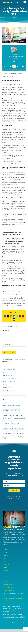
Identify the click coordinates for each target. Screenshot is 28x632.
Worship (4, 438)
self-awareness (11, 433)
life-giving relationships (8, 423)
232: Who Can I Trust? (9, 587)
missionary (5, 428)
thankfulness (10, 436)
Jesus (9, 420)
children (18, 405)
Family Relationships (8, 375)
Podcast (5, 384)
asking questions (12, 402)
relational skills (6, 430)
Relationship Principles (8, 390)
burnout (19, 402)
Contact (6, 570)
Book (5, 561)
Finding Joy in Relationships (10, 378)
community (17, 408)
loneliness (13, 425)
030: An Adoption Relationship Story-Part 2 (12, 294)
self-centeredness (21, 433)
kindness (18, 420)
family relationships (16, 413)
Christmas (10, 408)
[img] (14, 61)
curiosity (17, 410)
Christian (5, 408)
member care (20, 425)
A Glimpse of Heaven (9, 590)
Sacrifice (5, 433)
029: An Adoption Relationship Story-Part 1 (12, 291)
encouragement (6, 413)
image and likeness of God (19, 418)
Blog (4, 372)
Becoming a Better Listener (9, 369)
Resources (5, 394)
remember (21, 430)
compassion (5, 410)
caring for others (11, 405)
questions (21, 428)
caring (4, 405)
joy (13, 420)
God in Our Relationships (9, 381)
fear (23, 413)
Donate (5, 577)
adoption (5, 402)
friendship (5, 415)
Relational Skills (7, 387)
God (10, 415)
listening (17, 423)
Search (5, 573)
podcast (11, 428)
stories (4, 436)
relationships (14, 430)
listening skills (6, 425)
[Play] (14, 66)
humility (9, 418)
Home (5, 552)
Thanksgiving (18, 436)
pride (16, 428)
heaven (4, 418)
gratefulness (15, 415)
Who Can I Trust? (8, 584)
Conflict (11, 410)
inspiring (5, 420)
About (5, 567)
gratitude (22, 415)
